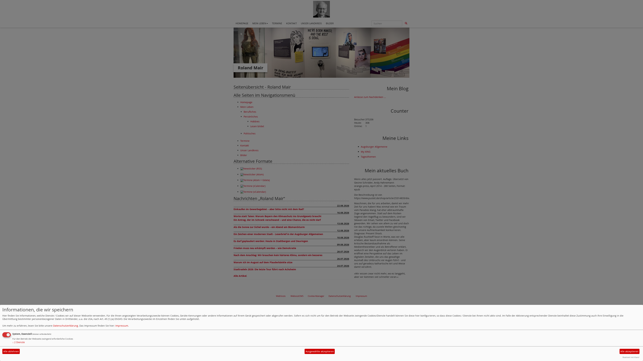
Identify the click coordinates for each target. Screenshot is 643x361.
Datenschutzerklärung (65, 325)
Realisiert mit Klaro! (631, 357)
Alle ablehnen (11, 351)
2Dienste (18, 342)
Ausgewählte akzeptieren (320, 351)
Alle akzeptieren (629, 351)
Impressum (121, 325)
